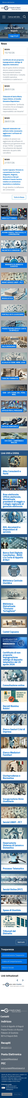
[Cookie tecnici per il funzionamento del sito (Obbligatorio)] (3, 1088)
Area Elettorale (9, 218)
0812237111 (6, 1047)
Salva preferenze (7, 1094)
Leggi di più (14, 36)
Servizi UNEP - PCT (12, 822)
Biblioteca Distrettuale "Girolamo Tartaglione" (9, 607)
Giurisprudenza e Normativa (11, 777)
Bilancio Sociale (8, 967)
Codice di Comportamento (12, 961)
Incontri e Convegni (11, 250)
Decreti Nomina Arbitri (11, 707)
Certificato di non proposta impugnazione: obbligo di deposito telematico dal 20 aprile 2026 (12, 658)
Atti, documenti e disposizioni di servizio (11, 529)
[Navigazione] (4, 17)
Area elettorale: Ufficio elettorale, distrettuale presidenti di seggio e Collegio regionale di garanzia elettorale (14, 500)
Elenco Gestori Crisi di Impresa (14, 730)
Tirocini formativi (10, 378)
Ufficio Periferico (10, 426)
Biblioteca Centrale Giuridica (12, 582)
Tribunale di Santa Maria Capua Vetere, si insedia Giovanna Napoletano (12, 99)
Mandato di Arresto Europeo (14, 265)
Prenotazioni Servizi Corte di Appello (14, 329)
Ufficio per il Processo (12, 410)
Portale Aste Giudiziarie (13, 314)
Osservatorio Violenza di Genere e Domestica (13, 845)
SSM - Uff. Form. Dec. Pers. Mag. (14, 393)
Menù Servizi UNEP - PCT (12, 282)
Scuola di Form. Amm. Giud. (13, 362)
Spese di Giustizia (12, 910)
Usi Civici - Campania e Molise (14, 441)
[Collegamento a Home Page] (14, 8)
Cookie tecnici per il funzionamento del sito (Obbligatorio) (12, 1088)
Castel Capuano (11, 632)
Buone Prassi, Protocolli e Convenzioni (14, 233)
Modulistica (7, 298)
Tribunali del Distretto (9, 932)
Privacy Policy (17, 1094)
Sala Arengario (9, 346)
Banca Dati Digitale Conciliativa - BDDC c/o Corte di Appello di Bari (13, 556)
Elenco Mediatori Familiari (11, 754)
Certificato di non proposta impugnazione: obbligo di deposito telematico (13, 62)
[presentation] (17, 979)
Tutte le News (19, 197)
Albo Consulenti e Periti (12, 472)
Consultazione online (13, 685)
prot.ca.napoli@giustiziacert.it (13, 1068)
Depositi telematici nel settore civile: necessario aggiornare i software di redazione (12, 132)
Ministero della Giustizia (8, 2)
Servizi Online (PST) (13, 889)
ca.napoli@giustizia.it (9, 1059)
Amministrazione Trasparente (13, 955)
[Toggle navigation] (2, 21)
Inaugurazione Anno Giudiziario (13, 800)
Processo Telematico (13, 868)
